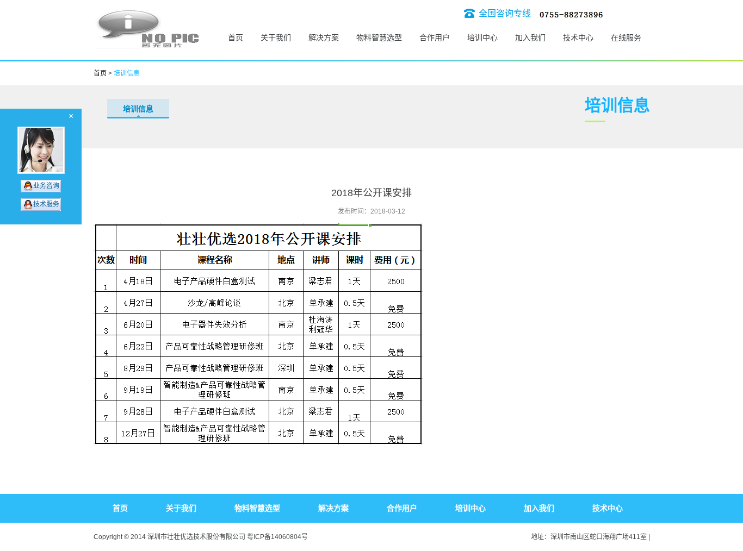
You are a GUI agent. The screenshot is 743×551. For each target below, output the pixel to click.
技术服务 (46, 204)
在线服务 (626, 37)
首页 (235, 37)
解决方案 (323, 37)
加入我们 (530, 37)
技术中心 (578, 37)
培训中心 (482, 37)
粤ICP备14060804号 (277, 537)
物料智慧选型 (379, 37)
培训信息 (138, 108)
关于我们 (276, 37)
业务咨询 (46, 186)
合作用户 (434, 37)
